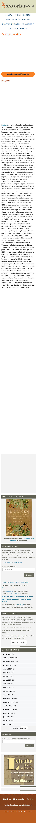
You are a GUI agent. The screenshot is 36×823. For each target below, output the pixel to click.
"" (8, 588)
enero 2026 (7, 654)
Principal (9, 15)
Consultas (26, 15)
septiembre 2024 (9, 709)
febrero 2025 (7, 691)
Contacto (23, 28)
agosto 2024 (7, 713)
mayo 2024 (7, 724)
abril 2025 (6, 684)
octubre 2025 (7, 665)
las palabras (9, 591)
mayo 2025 (7, 680)
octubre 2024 (7, 706)
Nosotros (30, 799)
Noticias (18, 15)
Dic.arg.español (18, 799)
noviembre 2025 (8, 661)
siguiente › (23, 728)
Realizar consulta (18, 642)
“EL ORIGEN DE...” (28, 24)
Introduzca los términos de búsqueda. (16, 739)
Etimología (26, 19)
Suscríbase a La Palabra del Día (18, 74)
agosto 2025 (7, 669)
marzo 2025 (7, 687)
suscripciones (19, 605)
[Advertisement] (18, 55)
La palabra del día (13, 19)
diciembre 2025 (8, 658)
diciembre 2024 (8, 698)
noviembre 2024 (8, 702)
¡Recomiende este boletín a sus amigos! (15, 582)
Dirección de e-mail (9, 567)
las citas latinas (16, 593)
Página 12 (5, 125)
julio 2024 (6, 717)
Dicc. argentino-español (11, 24)
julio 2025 (6, 672)
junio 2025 (6, 676)
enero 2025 (7, 695)
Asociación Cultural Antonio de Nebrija (18, 805)
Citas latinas (13, 28)
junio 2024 (6, 720)
